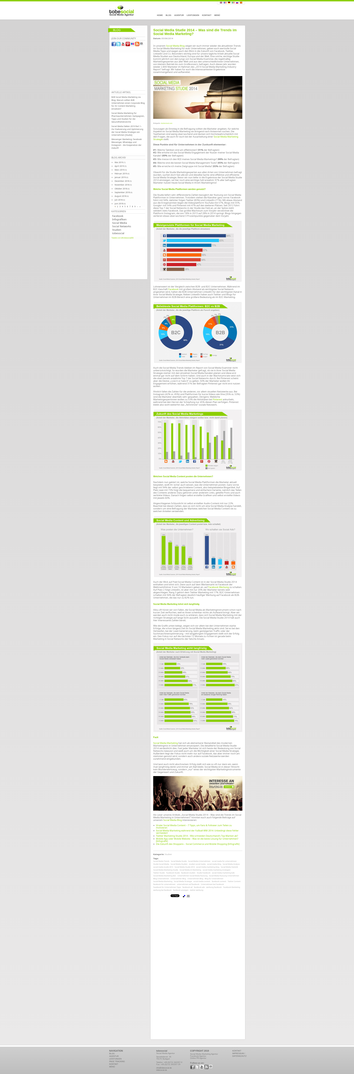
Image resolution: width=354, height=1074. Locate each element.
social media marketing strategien (217, 870)
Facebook (117, 216)
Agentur (179, 15)
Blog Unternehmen (161, 878)
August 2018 (120, 196)
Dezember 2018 (122, 181)
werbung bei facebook (162, 890)
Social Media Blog (175, 45)
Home (160, 15)
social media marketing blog (207, 867)
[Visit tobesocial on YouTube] (123, 45)
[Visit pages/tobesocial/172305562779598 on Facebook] (113, 45)
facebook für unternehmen (164, 884)
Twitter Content (234, 881)
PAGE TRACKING (117, 1061)
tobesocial (118, 233)
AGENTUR (114, 1056)
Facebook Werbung (218, 587)
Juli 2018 (119, 199)
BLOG (112, 1053)
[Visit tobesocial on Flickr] (132, 45)
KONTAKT (113, 1064)
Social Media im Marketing (190, 870)
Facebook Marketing (231, 887)
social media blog (214, 864)
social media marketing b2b (223, 873)
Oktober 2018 (121, 188)
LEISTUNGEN (115, 1059)
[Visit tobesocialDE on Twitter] (118, 45)
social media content (201, 881)
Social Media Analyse (231, 864)
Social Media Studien (179, 864)
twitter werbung (196, 890)
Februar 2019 (121, 173)
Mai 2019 (119, 162)
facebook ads (199, 887)
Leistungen (193, 15)
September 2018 (122, 192)
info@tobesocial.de (164, 1068)
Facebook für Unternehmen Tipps (167, 887)
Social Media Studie (179, 861)
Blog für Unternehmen (214, 878)
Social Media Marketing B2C (164, 875)
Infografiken (119, 219)
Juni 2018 (119, 203)
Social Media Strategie (183, 881)
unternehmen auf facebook (188, 884)
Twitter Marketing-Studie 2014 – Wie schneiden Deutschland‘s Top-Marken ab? (197, 835)
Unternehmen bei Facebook (212, 884)
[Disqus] (197, 932)
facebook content (219, 881)
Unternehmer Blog (178, 878)
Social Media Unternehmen (199, 861)
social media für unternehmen (224, 861)
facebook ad (187, 887)
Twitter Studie (159, 873)
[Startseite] (157, 11)
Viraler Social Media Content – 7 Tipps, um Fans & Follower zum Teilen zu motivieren (194, 826)
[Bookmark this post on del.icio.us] (184, 896)
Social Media (119, 222)
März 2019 (119, 169)
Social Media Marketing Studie (165, 870)
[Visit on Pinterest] (128, 45)
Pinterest (217, 399)
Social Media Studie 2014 (185, 867)
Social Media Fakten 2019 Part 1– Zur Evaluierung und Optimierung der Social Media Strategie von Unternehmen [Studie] (127, 130)
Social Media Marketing (165, 743)
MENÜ (112, 1067)
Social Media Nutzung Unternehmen (224, 875)
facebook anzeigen (180, 890)
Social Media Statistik (229, 867)
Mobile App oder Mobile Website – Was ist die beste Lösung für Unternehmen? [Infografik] (197, 840)
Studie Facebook (203, 873)
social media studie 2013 (163, 867)
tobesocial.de (161, 1070)
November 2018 (122, 184)
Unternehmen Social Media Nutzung (192, 875)
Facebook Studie (173, 873)
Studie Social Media (161, 864)
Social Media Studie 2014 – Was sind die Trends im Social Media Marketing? (195, 32)
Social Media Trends (161, 861)
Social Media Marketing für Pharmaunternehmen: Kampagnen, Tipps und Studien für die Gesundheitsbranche (128, 117)
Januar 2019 (120, 177)
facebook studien (188, 873)
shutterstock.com (166, 123)
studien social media (197, 864)
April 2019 (119, 166)
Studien (116, 229)
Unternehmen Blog (195, 878)
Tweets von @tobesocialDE (122, 238)
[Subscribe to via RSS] (137, 45)
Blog (168, 15)
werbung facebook (214, 887)
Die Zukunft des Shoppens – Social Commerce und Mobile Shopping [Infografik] (198, 844)
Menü (217, 15)
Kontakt (206, 15)
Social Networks (121, 226)
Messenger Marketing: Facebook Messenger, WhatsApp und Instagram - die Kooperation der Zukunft (126, 143)
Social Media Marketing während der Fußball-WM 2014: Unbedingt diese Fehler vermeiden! (197, 831)
